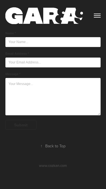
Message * (12, 74)
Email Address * (17, 53)
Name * (10, 33)
